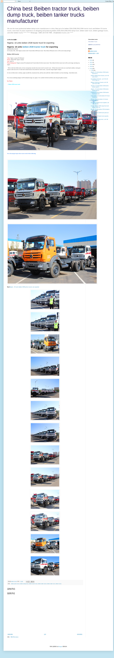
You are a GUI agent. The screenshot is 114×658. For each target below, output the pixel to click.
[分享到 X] (30, 582)
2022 (91, 60)
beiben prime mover (15, 583)
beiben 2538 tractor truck (34, 47)
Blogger (60, 646)
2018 (91, 68)
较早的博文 (79, 634)
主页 (45, 634)
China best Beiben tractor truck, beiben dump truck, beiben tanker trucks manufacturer (53, 15)
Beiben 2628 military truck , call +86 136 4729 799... (99, 120)
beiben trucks (58, 583)
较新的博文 (10, 634)
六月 (92, 127)
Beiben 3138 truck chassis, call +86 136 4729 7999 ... (99, 83)
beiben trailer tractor (42, 583)
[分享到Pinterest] (33, 582)
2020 (91, 64)
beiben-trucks (93, 51)
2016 (91, 136)
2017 (91, 134)
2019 (91, 66)
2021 (91, 62)
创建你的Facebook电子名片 (94, 44)
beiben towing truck (24, 583)
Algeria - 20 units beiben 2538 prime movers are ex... (99, 89)
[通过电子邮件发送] (27, 582)
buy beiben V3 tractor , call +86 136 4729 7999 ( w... (99, 79)
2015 (91, 138)
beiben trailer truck (51, 583)
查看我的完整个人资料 (93, 53)
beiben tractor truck (33, 583)
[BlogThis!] (28, 582)
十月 (92, 70)
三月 (92, 131)
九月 (92, 123)
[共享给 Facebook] (32, 582)
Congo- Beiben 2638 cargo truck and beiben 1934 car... (100, 106)
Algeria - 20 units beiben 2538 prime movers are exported (24, 287)
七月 (92, 125)
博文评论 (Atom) (14, 637)
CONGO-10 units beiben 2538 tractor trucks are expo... (100, 93)
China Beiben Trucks (92, 41)
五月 (92, 129)
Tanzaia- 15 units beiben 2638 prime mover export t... (100, 86)
